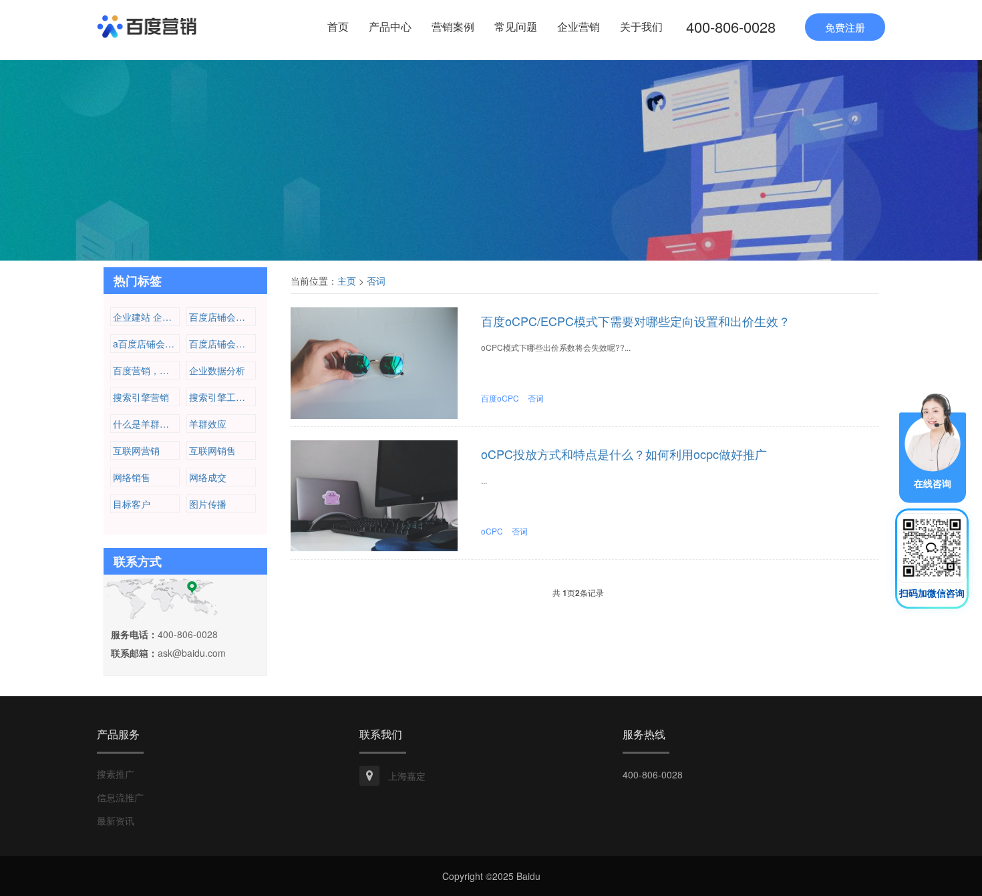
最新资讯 (115, 820)
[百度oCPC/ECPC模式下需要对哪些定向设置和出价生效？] (374, 361)
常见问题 (515, 26)
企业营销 (578, 26)
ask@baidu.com (192, 652)
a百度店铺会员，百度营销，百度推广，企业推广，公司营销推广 (146, 343)
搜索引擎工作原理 (222, 397)
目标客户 (131, 503)
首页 (338, 26)
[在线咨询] (932, 446)
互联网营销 (136, 450)
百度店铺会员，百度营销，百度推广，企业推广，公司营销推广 (222, 316)
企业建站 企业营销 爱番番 (146, 316)
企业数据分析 (217, 370)
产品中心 (390, 26)
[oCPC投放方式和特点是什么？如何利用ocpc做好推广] (374, 494)
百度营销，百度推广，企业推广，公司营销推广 (146, 370)
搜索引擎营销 (141, 397)
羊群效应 (207, 423)
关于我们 (641, 26)
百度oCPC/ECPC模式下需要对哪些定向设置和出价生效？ (635, 320)
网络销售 (131, 477)
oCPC (492, 531)
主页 (346, 280)
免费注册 (845, 27)
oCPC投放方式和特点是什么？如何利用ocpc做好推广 (624, 453)
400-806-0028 (731, 26)
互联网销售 (212, 450)
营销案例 (453, 26)
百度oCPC (500, 398)
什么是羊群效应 (145, 423)
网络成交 (207, 477)
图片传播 (207, 503)
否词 (376, 280)
